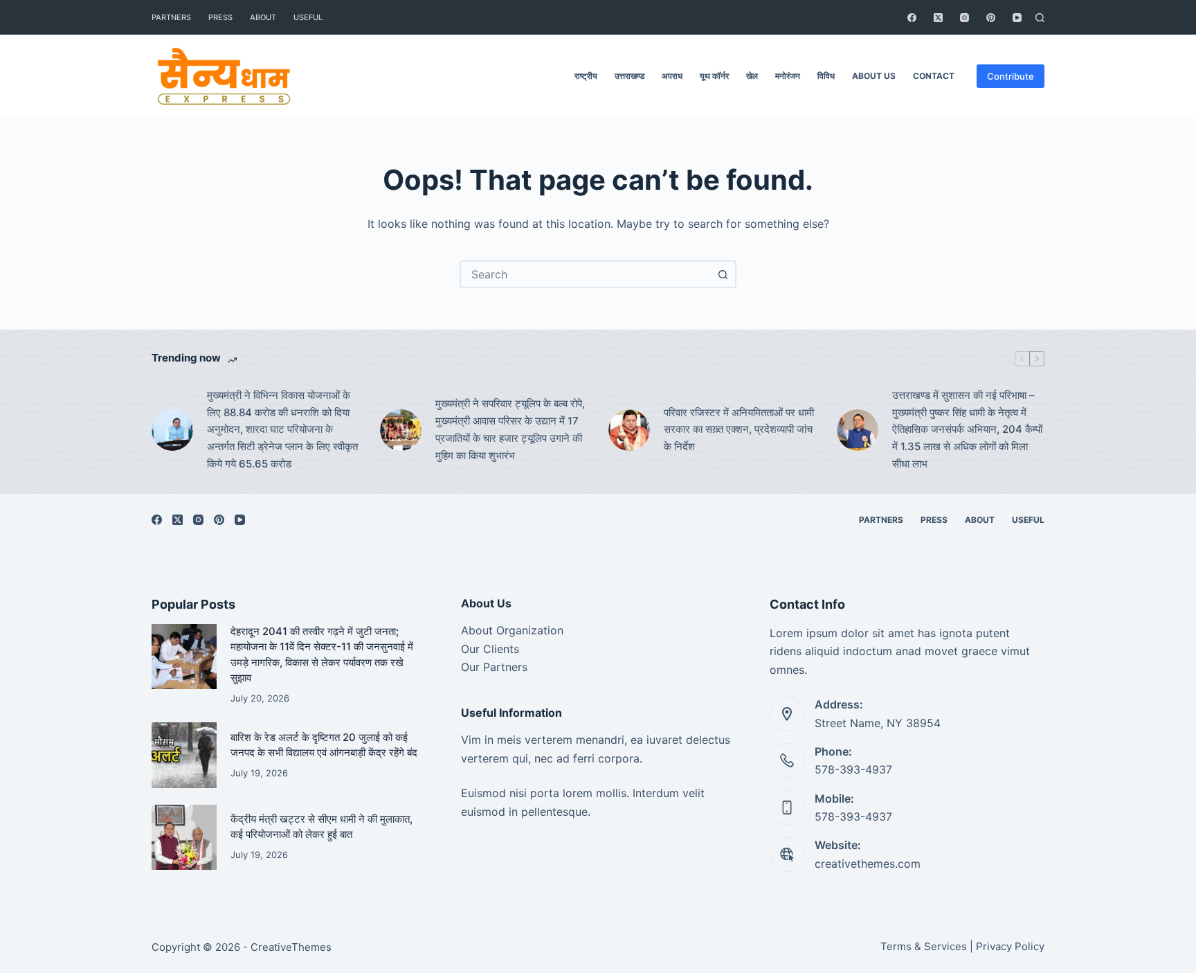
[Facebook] (911, 17)
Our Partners (494, 667)
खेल (752, 76)
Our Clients (490, 649)
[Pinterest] (990, 17)
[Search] (1039, 17)
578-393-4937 (853, 769)
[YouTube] (1017, 17)
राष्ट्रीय (585, 76)
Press (220, 17)
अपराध (672, 76)
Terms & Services (923, 946)
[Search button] (722, 274)
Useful (308, 17)
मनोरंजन (787, 76)
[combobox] (585, 274)
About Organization (512, 630)
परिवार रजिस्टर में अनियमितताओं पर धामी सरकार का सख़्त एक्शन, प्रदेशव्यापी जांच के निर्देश (739, 430)
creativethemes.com (868, 864)
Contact (933, 76)
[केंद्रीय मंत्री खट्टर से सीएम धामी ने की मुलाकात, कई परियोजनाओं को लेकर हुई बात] (184, 837)
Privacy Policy (1010, 946)
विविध (826, 76)
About (263, 17)
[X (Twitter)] (938, 17)
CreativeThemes (291, 947)
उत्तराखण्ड (629, 76)
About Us (874, 76)
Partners (171, 17)
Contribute (1010, 76)
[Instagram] (964, 17)
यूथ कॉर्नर (714, 76)
